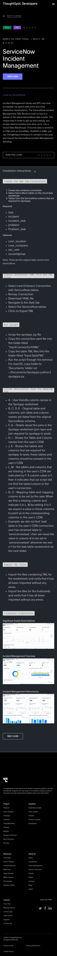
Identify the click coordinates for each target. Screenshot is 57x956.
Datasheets (7, 881)
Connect (6, 819)
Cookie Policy (8, 951)
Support (6, 919)
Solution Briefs (8, 885)
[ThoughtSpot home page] (5, 784)
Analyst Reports (9, 865)
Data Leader (33, 812)
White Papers (8, 877)
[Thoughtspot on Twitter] (40, 909)
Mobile (6, 831)
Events (31, 873)
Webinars (7, 869)
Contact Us (7, 923)
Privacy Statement (33, 946)
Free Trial (6, 904)
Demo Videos (8, 862)
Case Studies (8, 873)
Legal (30, 889)
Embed (6, 827)
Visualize (6, 815)
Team (30, 858)
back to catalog (14, 16)
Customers (32, 862)
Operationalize (9, 823)
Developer (32, 823)
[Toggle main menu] (53, 3)
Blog (30, 885)
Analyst (31, 815)
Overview (7, 858)
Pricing (6, 843)
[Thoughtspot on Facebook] (45, 909)
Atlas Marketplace (35, 865)
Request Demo (9, 908)
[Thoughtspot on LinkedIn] (50, 909)
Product (6, 808)
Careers (31, 881)
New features (8, 839)
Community (7, 912)
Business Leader (34, 808)
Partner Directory (35, 869)
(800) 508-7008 (46, 900)
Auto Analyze (8, 812)
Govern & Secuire (10, 835)
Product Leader (34, 819)
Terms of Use (8, 946)
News (30, 877)
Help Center (8, 915)
